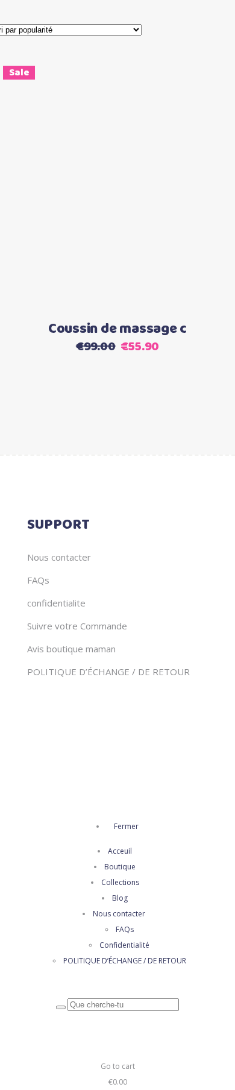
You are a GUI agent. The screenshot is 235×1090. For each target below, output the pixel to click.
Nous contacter (59, 557)
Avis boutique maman (71, 649)
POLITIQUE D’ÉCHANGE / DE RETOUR (108, 672)
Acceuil (120, 851)
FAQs (38, 580)
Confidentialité (124, 945)
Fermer (125, 826)
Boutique (120, 867)
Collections (120, 882)
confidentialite (56, 603)
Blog (120, 898)
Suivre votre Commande (77, 626)
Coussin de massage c (117, 329)
